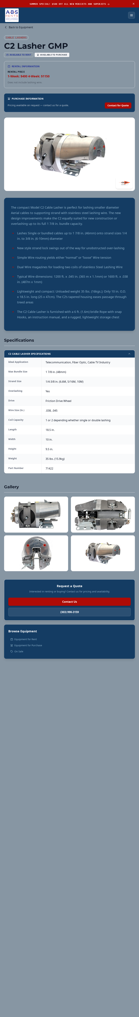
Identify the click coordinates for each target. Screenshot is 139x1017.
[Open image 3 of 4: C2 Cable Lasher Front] (36, 553)
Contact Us (69, 602)
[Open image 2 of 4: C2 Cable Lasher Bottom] (103, 515)
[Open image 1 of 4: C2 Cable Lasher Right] (36, 515)
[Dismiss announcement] (134, 4)
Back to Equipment (21, 27)
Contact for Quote (118, 105)
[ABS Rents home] (12, 15)
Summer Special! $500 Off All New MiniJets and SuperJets (68, 4)
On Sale (18, 651)
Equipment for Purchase (28, 645)
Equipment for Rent (25, 639)
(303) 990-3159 (69, 612)
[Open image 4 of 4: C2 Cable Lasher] (103, 553)
